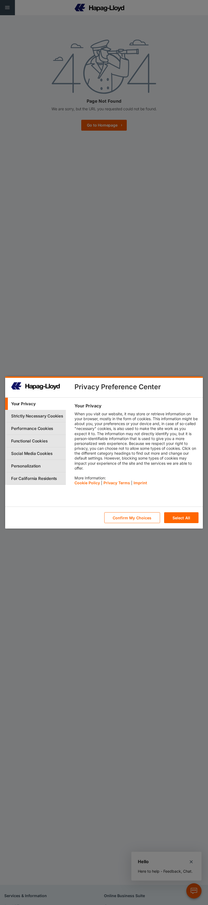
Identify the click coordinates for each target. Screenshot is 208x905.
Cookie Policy (87, 482)
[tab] (35, 404)
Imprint (140, 482)
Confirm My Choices (132, 518)
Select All (181, 518)
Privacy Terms (116, 482)
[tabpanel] (136, 445)
